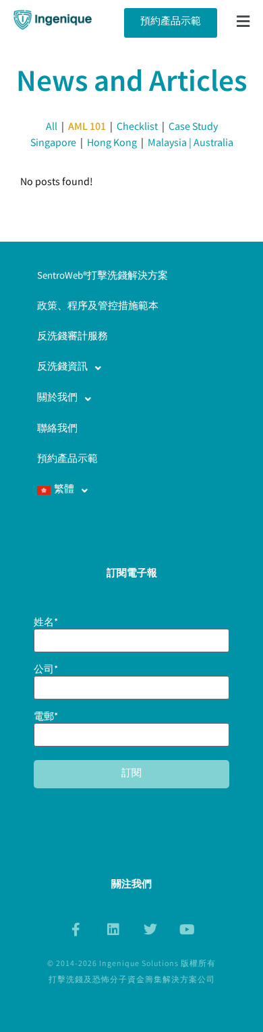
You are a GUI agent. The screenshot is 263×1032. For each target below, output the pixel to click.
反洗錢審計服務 (72, 337)
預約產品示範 (67, 459)
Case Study (193, 127)
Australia (213, 143)
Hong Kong (112, 143)
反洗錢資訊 (62, 367)
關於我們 (57, 398)
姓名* (46, 625)
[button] (243, 22)
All (51, 127)
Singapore (53, 143)
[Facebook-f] (76, 929)
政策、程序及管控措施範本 (97, 307)
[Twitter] (150, 929)
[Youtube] (187, 929)
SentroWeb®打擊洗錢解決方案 (102, 276)
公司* (46, 672)
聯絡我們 (57, 429)
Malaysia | (171, 143)
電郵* (46, 719)
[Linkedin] (113, 929)
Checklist (137, 127)
